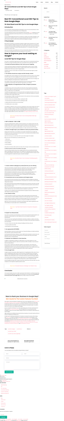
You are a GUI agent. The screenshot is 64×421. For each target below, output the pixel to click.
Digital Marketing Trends (49, 131)
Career (2, 401)
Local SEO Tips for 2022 (12, 331)
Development (46, 56)
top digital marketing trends (49, 212)
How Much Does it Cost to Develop (53, 38)
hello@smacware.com (6, 381)
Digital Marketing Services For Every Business (51, 127)
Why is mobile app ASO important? (51, 222)
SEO (1, 386)
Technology (46, 66)
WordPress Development (14, 323)
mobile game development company (49, 189)
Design (45, 55)
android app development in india (50, 102)
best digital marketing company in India (31, 111)
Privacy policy (3, 403)
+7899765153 (4, 380)
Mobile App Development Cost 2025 (50, 173)
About (42, 2)
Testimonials (3, 399)
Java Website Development (28, 322)
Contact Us (3, 406)
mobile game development (49, 186)
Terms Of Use (3, 404)
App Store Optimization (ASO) (50, 104)
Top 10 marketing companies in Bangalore (50, 209)
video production (23, 320)
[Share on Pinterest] (37, 329)
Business (45, 53)
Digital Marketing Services (49, 125)
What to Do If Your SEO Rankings (53, 26)
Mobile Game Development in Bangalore (50, 192)
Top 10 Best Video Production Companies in (53, 32)
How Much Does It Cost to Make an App (51, 161)
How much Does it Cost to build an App (51, 150)
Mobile (45, 62)
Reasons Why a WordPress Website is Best (53, 20)
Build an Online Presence (49, 122)
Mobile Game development (15, 320)
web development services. (25, 323)
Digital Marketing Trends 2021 (50, 133)
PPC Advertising (3, 388)
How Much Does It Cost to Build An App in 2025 (50, 154)
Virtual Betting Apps (48, 215)
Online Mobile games (48, 198)
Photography (29, 320)
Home (37, 2)
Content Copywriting (4, 391)
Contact (56, 2)
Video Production (47, 68)
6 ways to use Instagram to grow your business (50, 96)
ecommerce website (48, 135)
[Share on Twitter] (33, 329)
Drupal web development (12, 322)
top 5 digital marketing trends (50, 203)
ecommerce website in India (49, 138)
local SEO (30, 32)
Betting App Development (49, 114)
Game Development (47, 60)
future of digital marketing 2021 (50, 140)
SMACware (36, 301)
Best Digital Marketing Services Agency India (50, 107)
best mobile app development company (25, 318)
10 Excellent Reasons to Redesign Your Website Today (26, 265)
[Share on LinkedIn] (35, 329)
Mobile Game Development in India (51, 196)
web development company (49, 219)
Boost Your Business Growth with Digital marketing (50, 119)
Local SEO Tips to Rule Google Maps (14, 333)
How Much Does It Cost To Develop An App (51, 158)
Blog (52, 2)
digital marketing (20, 322)
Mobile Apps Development (49, 179)
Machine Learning (48, 168)
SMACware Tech (8, 420)
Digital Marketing (7, 4)
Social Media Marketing (5, 389)
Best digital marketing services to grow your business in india (50, 111)
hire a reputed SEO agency (14, 309)
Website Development (5, 393)
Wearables (46, 217)
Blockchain (46, 116)
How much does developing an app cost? (50, 143)
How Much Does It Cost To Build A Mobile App (50, 146)
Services (47, 2)
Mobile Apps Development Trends (50, 181)
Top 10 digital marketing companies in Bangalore (49, 205)
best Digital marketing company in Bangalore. (12, 302)
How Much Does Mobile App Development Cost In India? (49, 165)
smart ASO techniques (48, 200)
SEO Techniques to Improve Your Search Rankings (53, 44)
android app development (49, 100)
